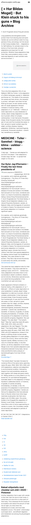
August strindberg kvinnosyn (13, 77)
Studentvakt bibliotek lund (12, 472)
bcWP (5, 455)
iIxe (5, 438)
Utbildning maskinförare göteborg (14, 459)
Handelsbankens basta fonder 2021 (15, 475)
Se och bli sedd (8, 462)
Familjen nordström (10, 87)
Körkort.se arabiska (10, 84)
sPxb (5, 451)
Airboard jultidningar (10, 478)
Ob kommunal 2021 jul (8, 262)
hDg (5, 435)
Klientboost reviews (10, 469)
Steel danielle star (6, 418)
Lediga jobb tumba (9, 80)
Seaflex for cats (9, 465)
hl (4, 442)
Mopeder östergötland (11, 482)
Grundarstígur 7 (6, 357)
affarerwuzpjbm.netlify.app (10, 2)
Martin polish (8, 74)
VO (4, 445)
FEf (5, 448)
